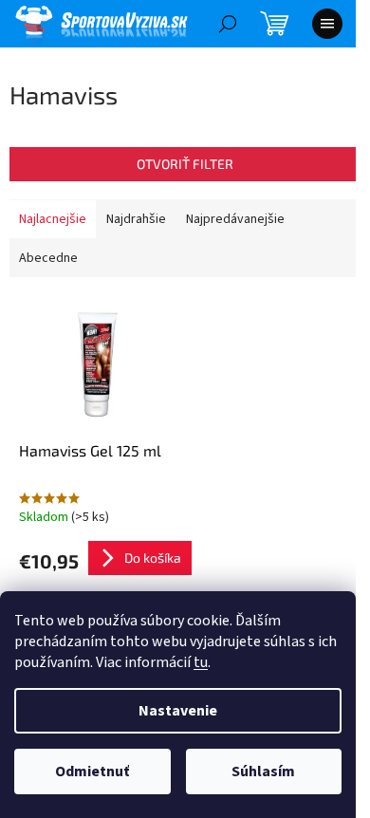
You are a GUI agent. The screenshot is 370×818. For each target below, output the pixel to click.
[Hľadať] (228, 24)
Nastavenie (178, 710)
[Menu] (327, 24)
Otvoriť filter (185, 164)
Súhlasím (263, 771)
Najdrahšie (136, 219)
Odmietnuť (92, 771)
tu (201, 662)
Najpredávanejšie (235, 219)
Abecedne (48, 258)
